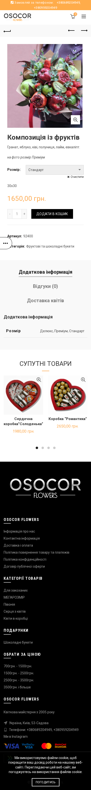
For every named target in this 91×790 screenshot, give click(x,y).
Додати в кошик (52, 214)
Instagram (20, 736)
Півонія (9, 604)
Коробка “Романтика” (68, 419)
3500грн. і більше (17, 687)
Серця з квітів (15, 611)
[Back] (7, 31)
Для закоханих (16, 590)
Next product (84, 31)
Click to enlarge (75, 119)
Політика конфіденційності (25, 559)
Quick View (39, 380)
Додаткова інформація (45, 272)
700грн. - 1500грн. (18, 666)
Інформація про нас (19, 531)
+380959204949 (45, 7)
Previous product (72, 31)
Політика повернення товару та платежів (36, 552)
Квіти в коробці (16, 618)
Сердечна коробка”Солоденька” (23, 421)
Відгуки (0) (45, 286)
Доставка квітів (45, 300)
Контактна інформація (22, 538)
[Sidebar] (6, 243)
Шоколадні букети (18, 642)
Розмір (13, 170)
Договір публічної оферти (24, 566)
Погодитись (46, 782)
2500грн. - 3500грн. (19, 680)
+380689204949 (68, 2)
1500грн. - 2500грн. (19, 673)
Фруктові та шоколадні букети (50, 246)
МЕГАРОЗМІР (14, 597)
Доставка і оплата (18, 545)
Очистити (77, 177)
